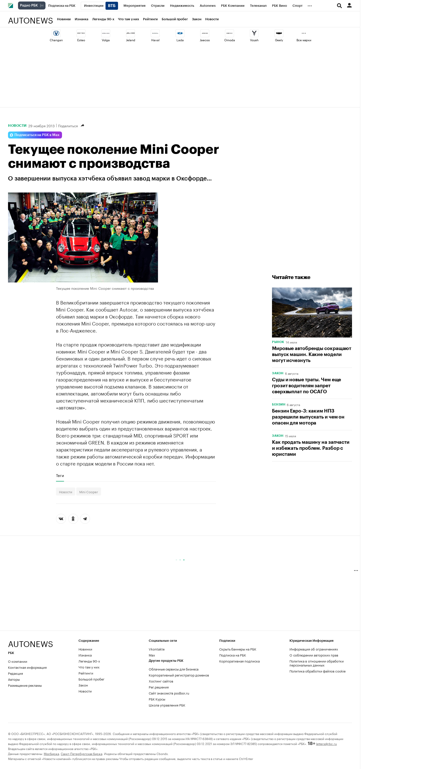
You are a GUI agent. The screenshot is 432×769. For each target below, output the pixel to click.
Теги (60, 475)
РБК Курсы (157, 698)
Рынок (278, 342)
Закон (197, 19)
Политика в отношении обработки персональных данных (317, 662)
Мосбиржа (51, 753)
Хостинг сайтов (161, 680)
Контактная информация (27, 667)
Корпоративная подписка (239, 660)
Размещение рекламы (25, 685)
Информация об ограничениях (314, 648)
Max (152, 654)
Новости (211, 19)
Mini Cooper (88, 491)
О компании (17, 661)
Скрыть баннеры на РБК (237, 648)
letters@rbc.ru (326, 743)
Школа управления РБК (167, 704)
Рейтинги (150, 19)
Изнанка (81, 19)
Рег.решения (159, 686)
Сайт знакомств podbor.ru (169, 692)
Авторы (14, 679)
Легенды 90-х (103, 19)
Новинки (64, 19)
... (310, 4)
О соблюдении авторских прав (314, 654)
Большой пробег (175, 19)
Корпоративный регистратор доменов (179, 674)
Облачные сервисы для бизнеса (173, 668)
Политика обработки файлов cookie (318, 670)
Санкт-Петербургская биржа (81, 753)
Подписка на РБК (232, 654)
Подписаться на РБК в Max (37, 135)
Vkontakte (157, 648)
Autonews (30, 17)
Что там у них (128, 19)
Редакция (15, 673)
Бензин (278, 404)
